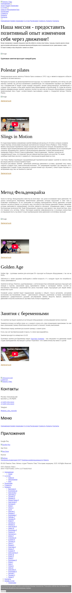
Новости (11, 478)
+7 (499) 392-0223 (7, 404)
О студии (4, 7)
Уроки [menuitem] (3, 6)
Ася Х (10, 509)
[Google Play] (5, 445)
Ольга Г (10, 543)
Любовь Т (11, 517)
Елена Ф (11, 554)
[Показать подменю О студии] (8, 8)
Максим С (11, 511)
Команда (4, 15)
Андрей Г (11, 573)
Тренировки (12, 583)
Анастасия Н (12, 526)
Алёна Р (11, 536)
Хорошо (3, 591)
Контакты (4, 17)
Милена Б (11, 524)
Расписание (5, 11)
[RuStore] (4, 458)
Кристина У (12, 547)
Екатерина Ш (12, 491)
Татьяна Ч (11, 575)
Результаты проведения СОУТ (11, 460)
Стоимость (4, 13)
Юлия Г (10, 506)
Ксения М (11, 539)
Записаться (6, 101)
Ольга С (11, 508)
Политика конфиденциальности (32, 460)
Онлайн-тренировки (16, 21)
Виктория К (12, 489)
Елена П (11, 556)
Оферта (46, 460)
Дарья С (11, 566)
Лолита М (11, 532)
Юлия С (10, 562)
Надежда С (12, 534)
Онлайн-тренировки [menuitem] (11, 6)
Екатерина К (12, 571)
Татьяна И (11, 541)
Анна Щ (10, 568)
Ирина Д (11, 549)
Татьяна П (11, 523)
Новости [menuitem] (3, 10)
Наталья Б (11, 504)
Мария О (11, 545)
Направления (5, 4)
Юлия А (10, 558)
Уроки (10, 474)
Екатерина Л (12, 530)
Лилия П (11, 577)
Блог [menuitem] (18, 10)
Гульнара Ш (12, 538)
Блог (9, 481)
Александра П (13, 553)
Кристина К (12, 569)
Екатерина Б (12, 560)
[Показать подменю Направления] (11, 4)
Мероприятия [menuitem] (11, 10)
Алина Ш (11, 528)
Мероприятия (12, 479)
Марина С (11, 513)
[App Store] (5, 451)
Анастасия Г (12, 493)
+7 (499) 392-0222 (7, 402)
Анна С (10, 564)
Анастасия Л (12, 502)
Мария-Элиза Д (13, 500)
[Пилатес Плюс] (6, 2)
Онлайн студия (9, 581)
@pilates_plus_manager (9, 411)
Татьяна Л (11, 496)
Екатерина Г (12, 515)
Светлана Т (12, 494)
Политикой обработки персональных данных (16, 588)
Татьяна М (11, 519)
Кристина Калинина (37, 339)
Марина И (11, 498)
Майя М (11, 521)
